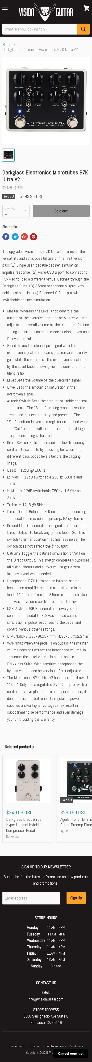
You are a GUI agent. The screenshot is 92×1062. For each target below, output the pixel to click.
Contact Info (16, 1046)
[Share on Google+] (24, 236)
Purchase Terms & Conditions (64, 1046)
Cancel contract (71, 1053)
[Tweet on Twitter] (15, 236)
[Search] (83, 29)
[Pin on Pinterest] (33, 236)
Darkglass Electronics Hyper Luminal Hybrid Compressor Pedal (23, 824)
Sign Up (76, 897)
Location (35, 1046)
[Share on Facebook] (5, 236)
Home (7, 44)
